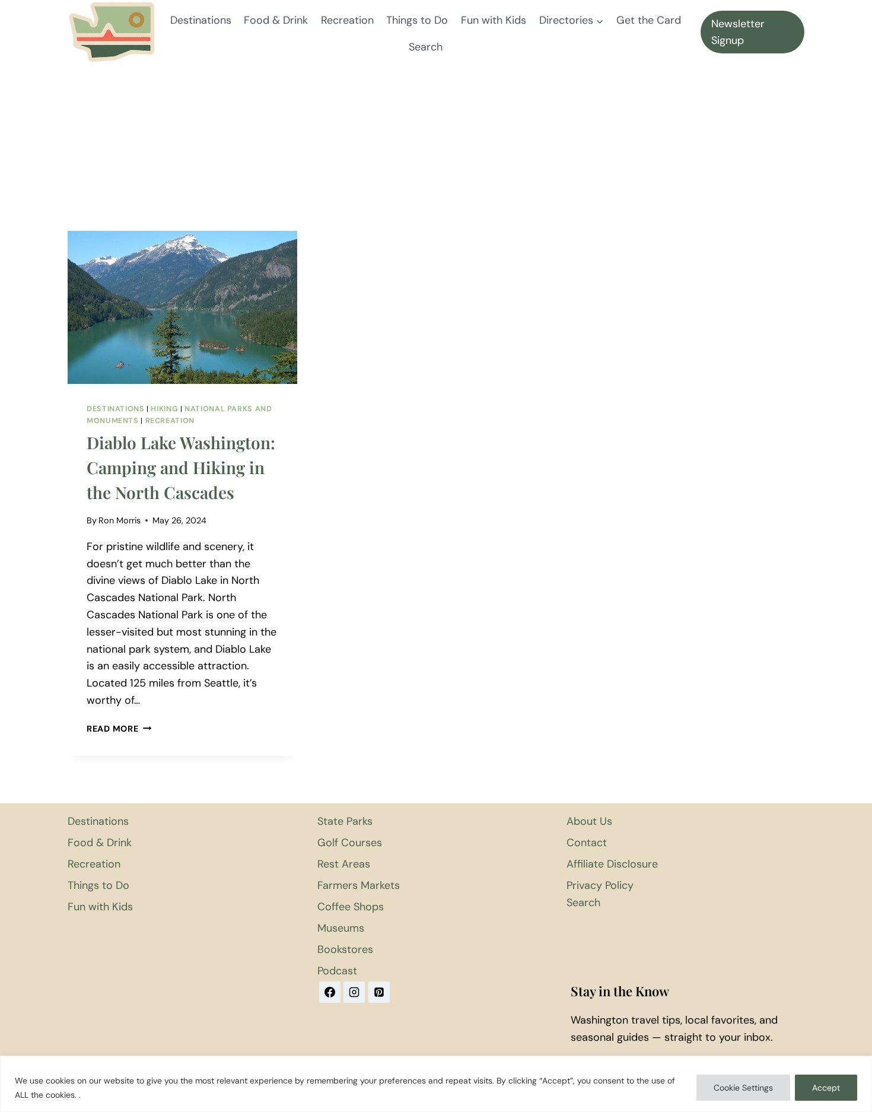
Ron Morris (119, 520)
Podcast (337, 971)
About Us (589, 821)
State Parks (345, 821)
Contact (587, 842)
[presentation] (182, 307)
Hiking (164, 409)
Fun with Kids (493, 20)
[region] (436, 1084)
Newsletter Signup (738, 32)
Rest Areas (343, 864)
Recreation (347, 20)
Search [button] (426, 47)
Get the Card (648, 20)
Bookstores (345, 949)
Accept (826, 1087)
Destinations (200, 20)
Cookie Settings (743, 1087)
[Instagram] (354, 992)
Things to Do (417, 20)
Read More (119, 728)
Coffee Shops (350, 907)
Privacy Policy (600, 885)
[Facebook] (329, 992)
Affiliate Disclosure (612, 864)
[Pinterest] (379, 992)
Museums (340, 928)
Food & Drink (276, 20)
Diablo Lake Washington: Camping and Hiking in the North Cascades (181, 467)
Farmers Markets (358, 885)
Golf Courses (349, 842)
